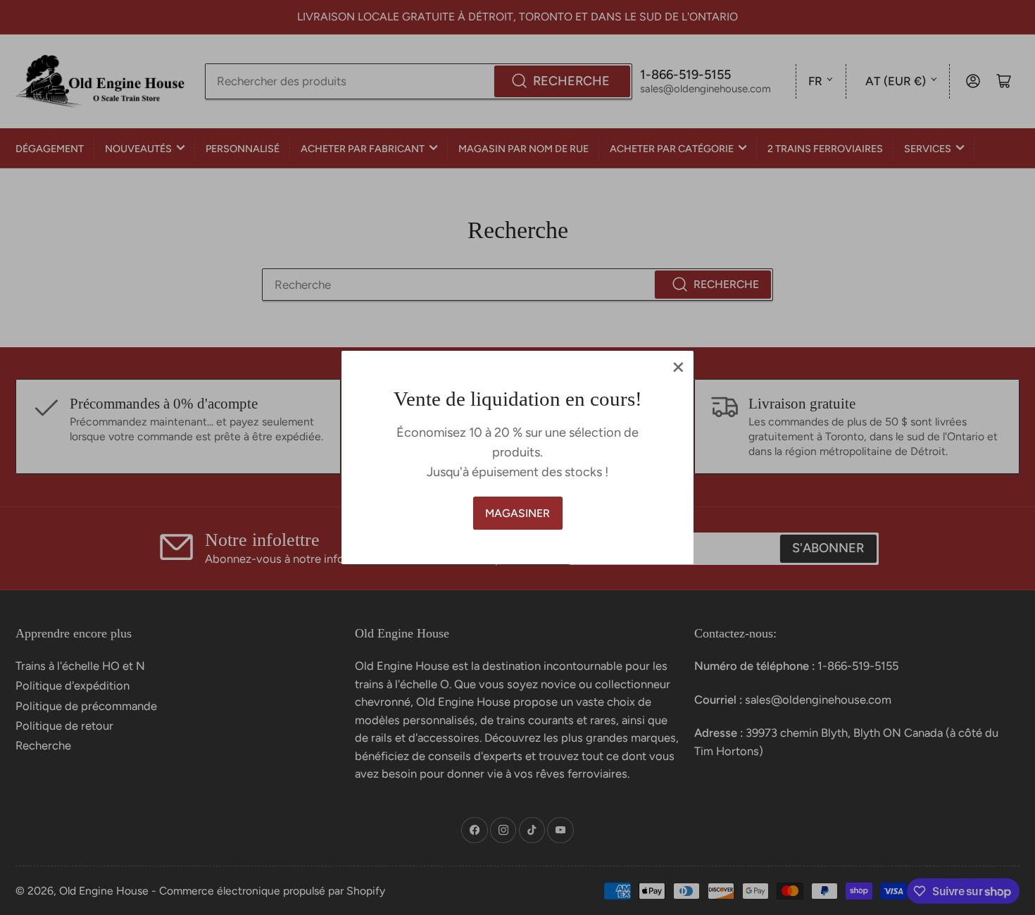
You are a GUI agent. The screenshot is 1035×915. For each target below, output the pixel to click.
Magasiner (517, 513)
